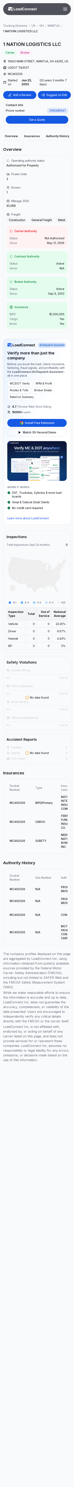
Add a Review (22, 95)
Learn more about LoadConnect (28, 518)
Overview (11, 136)
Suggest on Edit (56, 95)
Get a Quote (37, 119)
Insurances (32, 136)
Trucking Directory (15, 25)
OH (41, 25)
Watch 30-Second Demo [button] (39, 432)
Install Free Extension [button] (39, 422)
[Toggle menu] (65, 9)
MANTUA (54, 25)
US (33, 25)
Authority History (57, 136)
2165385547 (57, 110)
